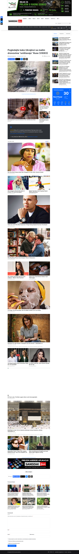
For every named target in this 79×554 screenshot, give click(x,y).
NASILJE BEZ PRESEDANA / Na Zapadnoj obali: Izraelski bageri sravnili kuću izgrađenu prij (28, 507)
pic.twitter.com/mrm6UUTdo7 (17, 133)
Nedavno (55, 33)
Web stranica (32, 534)
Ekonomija (31, 26)
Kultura (49, 26)
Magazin (47, 18)
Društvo (23, 26)
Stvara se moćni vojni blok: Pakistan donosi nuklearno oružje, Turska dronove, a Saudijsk (43, 494)
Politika (19, 26)
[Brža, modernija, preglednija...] (29, 463)
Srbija (30, 18)
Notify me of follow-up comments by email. (16, 541)
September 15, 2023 (32, 136)
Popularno (62, 33)
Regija (34, 18)
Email (9, 534)
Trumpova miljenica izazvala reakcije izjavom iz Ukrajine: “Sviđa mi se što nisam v (43, 507)
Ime (8, 529)
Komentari (68, 33)
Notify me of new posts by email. (14, 543)
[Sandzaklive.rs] (15, 21)
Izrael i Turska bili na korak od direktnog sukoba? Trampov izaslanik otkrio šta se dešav (13, 494)
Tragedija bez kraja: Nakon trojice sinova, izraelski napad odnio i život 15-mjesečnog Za (14, 507)
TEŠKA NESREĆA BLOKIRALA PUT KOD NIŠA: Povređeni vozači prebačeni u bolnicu (65, 43)
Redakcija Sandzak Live (12, 56)
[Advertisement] (29, 39)
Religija (40, 26)
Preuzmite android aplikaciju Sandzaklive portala (29, 457)
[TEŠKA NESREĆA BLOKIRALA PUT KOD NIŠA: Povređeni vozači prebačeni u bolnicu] (55, 44)
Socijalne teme (44, 26)
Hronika (26, 26)
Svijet (38, 18)
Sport (42, 18)
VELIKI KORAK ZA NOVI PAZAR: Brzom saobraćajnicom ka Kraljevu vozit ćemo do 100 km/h (65, 38)
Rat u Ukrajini (29, 471)
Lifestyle (53, 18)
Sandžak (24, 18)
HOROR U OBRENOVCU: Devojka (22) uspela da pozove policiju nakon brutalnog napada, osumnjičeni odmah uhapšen (65, 75)
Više (58, 18)
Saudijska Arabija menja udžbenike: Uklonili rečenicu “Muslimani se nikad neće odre (28, 494)
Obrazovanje (36, 26)
